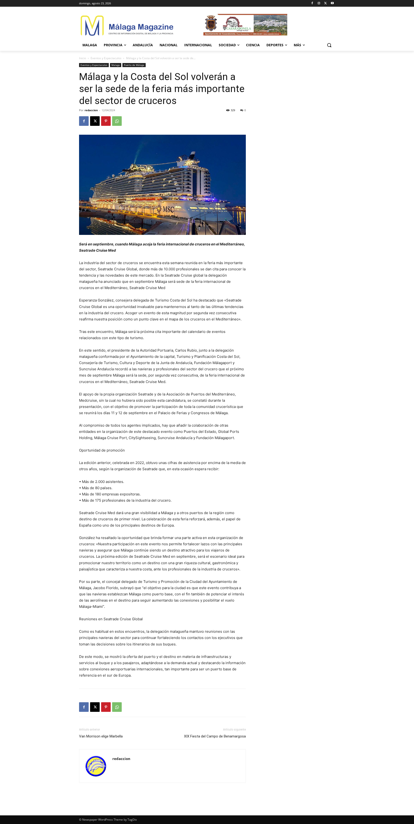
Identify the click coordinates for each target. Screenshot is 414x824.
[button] (329, 45)
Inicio (82, 58)
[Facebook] (312, 3)
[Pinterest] (106, 121)
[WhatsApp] (117, 121)
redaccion (91, 110)
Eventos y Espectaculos (106, 58)
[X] (325, 3)
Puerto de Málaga (134, 65)
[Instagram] (319, 3)
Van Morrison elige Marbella (101, 736)
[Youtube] (332, 3)
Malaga (115, 65)
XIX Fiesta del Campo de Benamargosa (215, 736)
